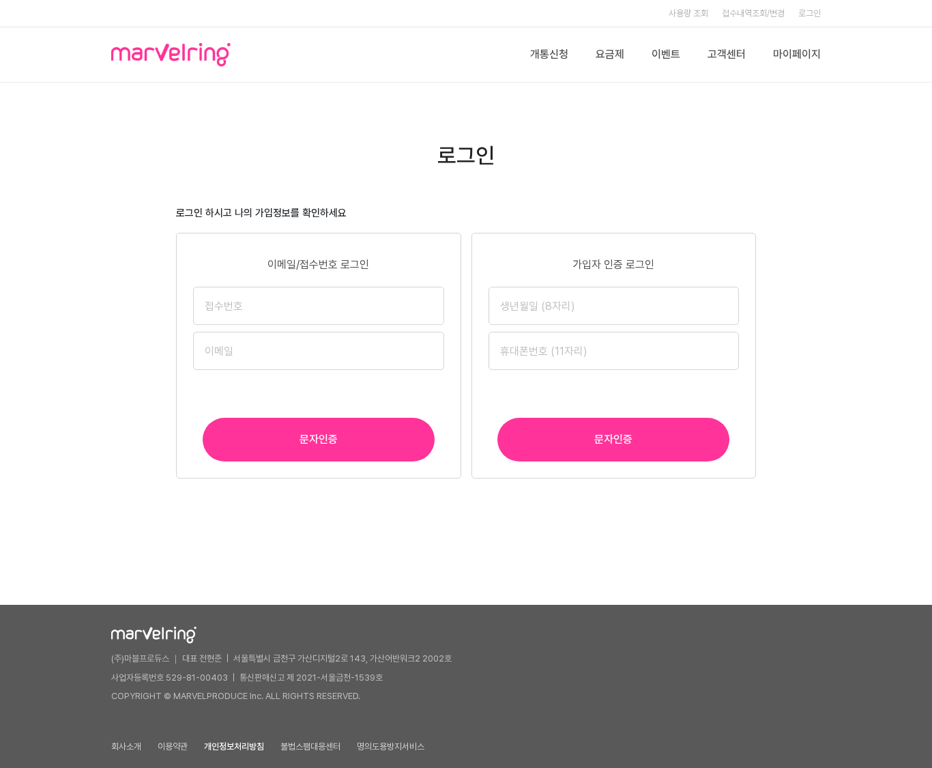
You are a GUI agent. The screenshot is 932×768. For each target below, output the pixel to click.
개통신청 (549, 54)
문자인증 (319, 439)
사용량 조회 (688, 13)
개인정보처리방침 (234, 746)
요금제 (610, 54)
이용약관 (173, 746)
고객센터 (727, 54)
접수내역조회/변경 (753, 13)
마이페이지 (797, 54)
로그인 (809, 13)
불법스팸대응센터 (310, 746)
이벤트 (666, 54)
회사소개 (126, 746)
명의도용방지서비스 (390, 746)
